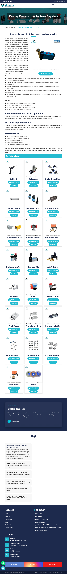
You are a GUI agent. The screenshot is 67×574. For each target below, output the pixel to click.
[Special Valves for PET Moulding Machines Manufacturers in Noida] (33, 198)
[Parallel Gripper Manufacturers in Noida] (14, 315)
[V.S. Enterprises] (7, 5)
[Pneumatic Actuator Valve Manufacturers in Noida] (33, 227)
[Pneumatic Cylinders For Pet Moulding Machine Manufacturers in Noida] (53, 198)
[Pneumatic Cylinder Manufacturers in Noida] (14, 198)
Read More (14, 185)
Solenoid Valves (14, 385)
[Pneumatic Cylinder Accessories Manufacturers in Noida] (33, 345)
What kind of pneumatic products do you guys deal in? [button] (16, 446)
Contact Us (8, 525)
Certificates (8, 519)
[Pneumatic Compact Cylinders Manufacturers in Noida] (53, 345)
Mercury (13, 27)
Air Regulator (33, 179)
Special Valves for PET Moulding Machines (33, 208)
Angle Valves (14, 296)
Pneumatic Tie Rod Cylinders (53, 326)
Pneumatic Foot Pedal (14, 238)
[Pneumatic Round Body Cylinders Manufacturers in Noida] (14, 345)
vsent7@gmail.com (15, 551)
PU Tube (33, 385)
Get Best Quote (15, 182)
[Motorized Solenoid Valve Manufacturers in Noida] (53, 227)
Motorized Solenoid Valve (53, 238)
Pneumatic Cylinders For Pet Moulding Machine (53, 208)
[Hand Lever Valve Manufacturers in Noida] (33, 257)
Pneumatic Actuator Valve (33, 238)
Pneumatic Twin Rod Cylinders (33, 326)
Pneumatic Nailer (53, 296)
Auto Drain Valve (52, 267)
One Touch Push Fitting (53, 179)
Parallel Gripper (14, 326)
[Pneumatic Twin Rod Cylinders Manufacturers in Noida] (33, 315)
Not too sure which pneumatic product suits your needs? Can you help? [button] (17, 497)
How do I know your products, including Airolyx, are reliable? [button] (15, 482)
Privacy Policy (9, 528)
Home (6, 27)
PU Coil (33, 296)
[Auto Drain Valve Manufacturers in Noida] (53, 257)
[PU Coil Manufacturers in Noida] (33, 286)
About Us (7, 516)
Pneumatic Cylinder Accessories (33, 355)
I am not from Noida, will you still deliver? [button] (16, 489)
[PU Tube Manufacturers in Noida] (33, 374)
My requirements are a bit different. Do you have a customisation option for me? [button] (17, 474)
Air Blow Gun (14, 179)
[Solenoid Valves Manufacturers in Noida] (14, 374)
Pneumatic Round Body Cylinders (14, 355)
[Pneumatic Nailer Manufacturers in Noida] (53, 286)
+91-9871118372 (22, 546)
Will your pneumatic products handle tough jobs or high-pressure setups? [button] (17, 465)
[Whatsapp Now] (3, 563)
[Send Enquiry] (3, 568)
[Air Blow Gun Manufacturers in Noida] (14, 169)
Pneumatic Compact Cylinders (53, 355)
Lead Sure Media (20, 572)
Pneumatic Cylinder (14, 208)
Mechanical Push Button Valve (14, 267)
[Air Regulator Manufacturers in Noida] (33, 169)
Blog (6, 522)
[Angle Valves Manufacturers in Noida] (14, 286)
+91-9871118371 (8, 1)
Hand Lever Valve (33, 267)
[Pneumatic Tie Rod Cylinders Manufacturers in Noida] (53, 315)
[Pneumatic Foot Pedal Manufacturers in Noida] (14, 227)
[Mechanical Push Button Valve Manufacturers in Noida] (14, 257)
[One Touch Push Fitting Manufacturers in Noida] (53, 169)
